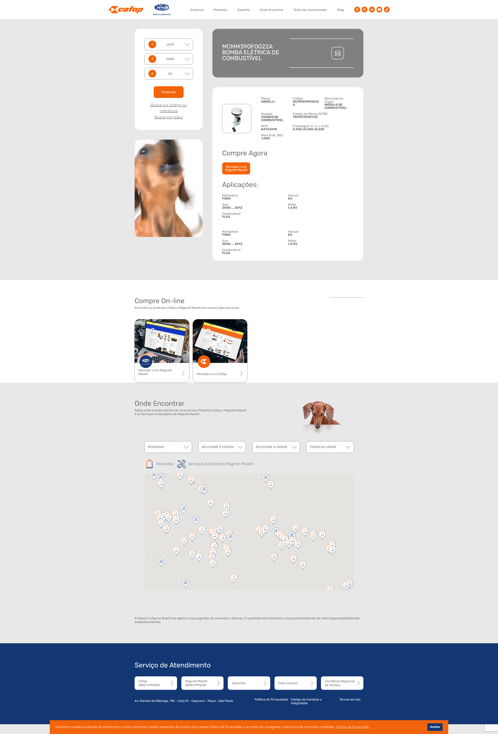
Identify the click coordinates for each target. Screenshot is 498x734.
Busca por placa (168, 117)
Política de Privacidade (271, 699)
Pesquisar (168, 92)
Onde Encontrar (271, 10)
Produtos (220, 10)
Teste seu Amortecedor (310, 10)
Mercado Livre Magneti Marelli (236, 168)
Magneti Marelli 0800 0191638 (196, 683)
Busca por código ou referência (169, 108)
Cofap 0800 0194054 (149, 683)
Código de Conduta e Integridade (306, 701)
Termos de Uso (349, 699)
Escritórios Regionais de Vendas (340, 683)
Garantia (243, 10)
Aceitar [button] (435, 727)
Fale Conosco (288, 683)
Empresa (197, 10)
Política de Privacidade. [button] (353, 727)
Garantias (239, 683)
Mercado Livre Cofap (212, 374)
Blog (340, 10)
